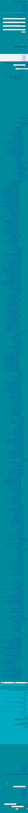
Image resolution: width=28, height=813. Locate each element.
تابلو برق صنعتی (22, 170)
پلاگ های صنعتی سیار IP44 (12, 203)
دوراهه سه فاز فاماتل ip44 (14, 263)
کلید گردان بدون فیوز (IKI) (14, 141)
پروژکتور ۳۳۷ (17, 624)
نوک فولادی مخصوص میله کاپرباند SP (12, 415)
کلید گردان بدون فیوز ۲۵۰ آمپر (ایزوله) (14, 143)
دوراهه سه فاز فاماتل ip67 (14, 264)
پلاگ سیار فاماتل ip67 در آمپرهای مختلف (11, 254)
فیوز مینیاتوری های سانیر (17, 621)
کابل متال (21, 507)
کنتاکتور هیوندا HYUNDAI (17, 517)
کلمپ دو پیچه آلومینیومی (15, 397)
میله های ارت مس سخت (14, 413)
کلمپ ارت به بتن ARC (15, 393)
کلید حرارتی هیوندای (18, 514)
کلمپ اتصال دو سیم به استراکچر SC (12, 383)
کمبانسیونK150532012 (13, 321)
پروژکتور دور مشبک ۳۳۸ (15, 628)
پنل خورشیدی (20, 424)
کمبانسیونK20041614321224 (11, 324)
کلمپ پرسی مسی (16, 394)
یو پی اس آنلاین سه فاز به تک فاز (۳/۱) (9, 659)
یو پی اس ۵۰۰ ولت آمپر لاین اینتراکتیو (12, 655)
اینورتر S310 (20, 559)
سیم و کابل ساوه (19, 494)
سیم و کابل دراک (19, 493)
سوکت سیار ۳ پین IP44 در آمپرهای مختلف (11, 281)
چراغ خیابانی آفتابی (16, 631)
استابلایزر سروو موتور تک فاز (14, 643)
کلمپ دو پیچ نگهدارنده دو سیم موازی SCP (11, 395)
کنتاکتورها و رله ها (19, 607)
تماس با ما (23, 8)
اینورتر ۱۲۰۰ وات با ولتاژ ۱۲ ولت (16, 420)
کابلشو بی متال (19, 166)
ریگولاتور (21, 576)
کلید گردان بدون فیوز (18, 139)
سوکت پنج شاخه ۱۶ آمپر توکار (11, 211)
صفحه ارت (20, 373)
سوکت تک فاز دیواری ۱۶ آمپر (11, 212)
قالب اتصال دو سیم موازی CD (11, 358)
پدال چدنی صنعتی (19, 561)
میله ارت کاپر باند (16, 410)
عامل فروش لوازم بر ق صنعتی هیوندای (16, 510)
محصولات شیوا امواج (20, 615)
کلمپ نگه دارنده (19, 475)
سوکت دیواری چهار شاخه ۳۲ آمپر (13, 276)
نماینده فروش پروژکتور (20, 622)
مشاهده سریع (25, 115)
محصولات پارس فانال (20, 63)
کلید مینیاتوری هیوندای (18, 515)
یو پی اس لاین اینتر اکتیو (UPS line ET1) (11, 667)
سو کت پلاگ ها (22, 179)
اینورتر (21, 418)
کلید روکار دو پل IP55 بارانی (14, 288)
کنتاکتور (21, 605)
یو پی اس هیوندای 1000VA (14, 676)
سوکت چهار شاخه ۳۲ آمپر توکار (11, 221)
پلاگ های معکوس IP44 (15, 260)
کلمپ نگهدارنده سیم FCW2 (14, 489)
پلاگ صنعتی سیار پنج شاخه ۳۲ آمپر (10, 190)
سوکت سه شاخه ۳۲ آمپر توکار (11, 232)
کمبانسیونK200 (16, 322)
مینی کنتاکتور (20, 613)
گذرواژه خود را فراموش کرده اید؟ (20, 811)
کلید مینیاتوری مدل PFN (17, 595)
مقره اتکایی (17, 161)
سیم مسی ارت (17, 350)
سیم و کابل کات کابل (18, 505)
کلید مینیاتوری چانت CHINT (17, 523)
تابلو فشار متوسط (19, 174)
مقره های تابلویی (19, 156)
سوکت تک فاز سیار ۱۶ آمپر (12, 213)
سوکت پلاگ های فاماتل (18, 248)
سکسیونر (21, 577)
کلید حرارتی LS (19, 530)
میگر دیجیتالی (20, 546)
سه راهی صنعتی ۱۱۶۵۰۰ (12, 210)
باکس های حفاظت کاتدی (17, 341)
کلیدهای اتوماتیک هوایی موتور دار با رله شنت (13, 601)
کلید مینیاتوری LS (19, 532)
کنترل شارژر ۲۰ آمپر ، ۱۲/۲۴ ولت (15, 451)
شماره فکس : (22, 24)
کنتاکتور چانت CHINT (18, 524)
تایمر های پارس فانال (18, 562)
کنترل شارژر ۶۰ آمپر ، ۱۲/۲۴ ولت (15, 457)
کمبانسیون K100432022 (12, 294)
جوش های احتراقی (19, 351)
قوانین (24, 10)
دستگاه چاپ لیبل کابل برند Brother (15, 543)
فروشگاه (23, 5)
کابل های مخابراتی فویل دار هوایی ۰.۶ (12, 502)
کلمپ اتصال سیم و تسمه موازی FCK (12, 482)
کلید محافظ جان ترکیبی (18, 593)
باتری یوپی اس (22, 169)
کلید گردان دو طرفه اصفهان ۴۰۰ (16, 148)
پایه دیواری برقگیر (19, 465)
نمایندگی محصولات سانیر (20, 619)
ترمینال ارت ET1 (16, 337)
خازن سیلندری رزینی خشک (17, 569)
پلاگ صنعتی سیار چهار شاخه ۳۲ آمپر (10, 193)
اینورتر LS (21, 527)
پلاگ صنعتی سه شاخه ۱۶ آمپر (11, 185)
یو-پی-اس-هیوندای (19, 672)
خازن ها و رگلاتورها (19, 571)
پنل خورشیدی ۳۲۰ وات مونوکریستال (15, 440)
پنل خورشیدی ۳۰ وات (18, 436)
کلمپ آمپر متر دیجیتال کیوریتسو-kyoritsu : (14, 545)
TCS (19, 477)
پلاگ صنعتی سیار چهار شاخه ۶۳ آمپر (10, 195)
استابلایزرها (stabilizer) (18, 638)
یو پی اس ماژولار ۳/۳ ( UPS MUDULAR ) (11, 671)
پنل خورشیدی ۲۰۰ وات (18, 431)
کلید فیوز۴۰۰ (17, 132)
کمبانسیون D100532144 (12, 311)
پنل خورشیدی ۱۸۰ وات (18, 429)
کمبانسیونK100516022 (13, 298)
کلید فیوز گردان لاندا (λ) (18, 138)
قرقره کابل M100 (14, 237)
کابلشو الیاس (20, 165)
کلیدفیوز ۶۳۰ (17, 133)
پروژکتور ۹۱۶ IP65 (16, 627)
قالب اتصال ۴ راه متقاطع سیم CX (10, 355)
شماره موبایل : (22, 28)
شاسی (21, 579)
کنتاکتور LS (20, 533)
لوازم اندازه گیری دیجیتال (17, 608)
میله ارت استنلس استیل (15, 409)
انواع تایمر (21, 551)
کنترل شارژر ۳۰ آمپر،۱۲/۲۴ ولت (16, 454)
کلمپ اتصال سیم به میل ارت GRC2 (12, 388)
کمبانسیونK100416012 (13, 295)
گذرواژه (26, 806)
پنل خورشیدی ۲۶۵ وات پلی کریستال (15, 434)
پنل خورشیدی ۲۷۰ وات (18, 435)
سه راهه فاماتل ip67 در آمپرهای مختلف (11, 268)
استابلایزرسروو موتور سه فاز (14, 644)
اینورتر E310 (20, 554)
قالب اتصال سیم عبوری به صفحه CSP (9, 367)
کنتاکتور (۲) (20, 606)
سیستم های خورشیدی (20, 416)
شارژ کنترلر (20, 449)
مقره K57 (18, 160)
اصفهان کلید (22, 125)
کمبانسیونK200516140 (13, 329)
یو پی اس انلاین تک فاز (13, 660)
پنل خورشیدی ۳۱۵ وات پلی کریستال (15, 437)
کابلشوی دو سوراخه (16, 377)
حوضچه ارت (20, 372)
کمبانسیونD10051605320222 (11, 314)
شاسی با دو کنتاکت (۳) (18, 582)
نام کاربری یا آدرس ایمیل (22, 804)
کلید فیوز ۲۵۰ (17, 130)
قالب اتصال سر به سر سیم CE (11, 361)
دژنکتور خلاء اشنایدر (18, 535)
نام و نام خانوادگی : (21, 17)
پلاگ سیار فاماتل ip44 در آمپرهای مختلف (11, 253)
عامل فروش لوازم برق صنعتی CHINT (17, 518)
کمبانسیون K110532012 (12, 306)
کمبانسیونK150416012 (13, 317)
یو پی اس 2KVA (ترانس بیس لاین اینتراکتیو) (11, 675)
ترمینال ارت (17, 335)
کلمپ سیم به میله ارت (15, 400)
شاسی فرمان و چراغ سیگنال (16, 584)
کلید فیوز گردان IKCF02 (17, 135)
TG (19, 633)
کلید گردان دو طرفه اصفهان (17, 146)
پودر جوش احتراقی (16, 352)
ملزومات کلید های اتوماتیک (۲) (16, 612)
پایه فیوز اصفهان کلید (18, 127)
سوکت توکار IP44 (14, 215)
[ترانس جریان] (20, 114)
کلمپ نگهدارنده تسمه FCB (14, 488)
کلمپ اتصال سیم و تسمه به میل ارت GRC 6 (10, 390)
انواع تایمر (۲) (20, 553)
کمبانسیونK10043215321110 (11, 296)
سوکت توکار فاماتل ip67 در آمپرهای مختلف (10, 272)
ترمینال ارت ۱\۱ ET (16, 336)
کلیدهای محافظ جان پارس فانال (16, 602)
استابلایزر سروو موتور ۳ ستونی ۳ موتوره (11, 642)
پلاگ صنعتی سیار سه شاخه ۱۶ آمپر (10, 196)
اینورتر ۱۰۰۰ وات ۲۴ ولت (17, 419)
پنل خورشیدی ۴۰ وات (18, 444)
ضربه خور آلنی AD (16, 405)
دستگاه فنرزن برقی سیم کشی (16, 544)
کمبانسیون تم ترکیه (18, 291)
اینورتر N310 (20, 558)
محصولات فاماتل (16, 290)
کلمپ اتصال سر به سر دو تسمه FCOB (12, 481)
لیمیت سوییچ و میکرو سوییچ (17, 610)
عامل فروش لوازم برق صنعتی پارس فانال (16, 539)
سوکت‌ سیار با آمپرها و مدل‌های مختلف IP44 (15, 330)
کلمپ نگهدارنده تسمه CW (14, 487)
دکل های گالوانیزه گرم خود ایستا (16, 468)
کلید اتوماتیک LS (19, 529)
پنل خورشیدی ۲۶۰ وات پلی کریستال (15, 433)
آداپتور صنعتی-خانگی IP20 (14, 249)
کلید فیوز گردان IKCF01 (17, 134)
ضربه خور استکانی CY (15, 407)
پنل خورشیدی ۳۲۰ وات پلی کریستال (15, 439)
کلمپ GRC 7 (17, 379)
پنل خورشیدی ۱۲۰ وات (18, 428)
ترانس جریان (25, 120)
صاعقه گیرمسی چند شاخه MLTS (15, 473)
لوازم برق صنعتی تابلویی (20, 549)
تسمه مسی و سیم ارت (18, 343)
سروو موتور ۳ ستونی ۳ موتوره (13, 654)
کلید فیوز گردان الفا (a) (18, 137)
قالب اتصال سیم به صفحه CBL (11, 364)
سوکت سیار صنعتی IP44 (12, 233)
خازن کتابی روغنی (19, 570)
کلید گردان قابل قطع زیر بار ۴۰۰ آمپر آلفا (14, 151)
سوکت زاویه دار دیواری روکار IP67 (10, 229)
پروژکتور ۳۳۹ (17, 626)
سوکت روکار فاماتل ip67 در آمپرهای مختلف (10, 280)
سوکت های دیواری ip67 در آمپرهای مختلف (11, 284)
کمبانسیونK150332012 (13, 316)
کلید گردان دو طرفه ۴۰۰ (17, 145)
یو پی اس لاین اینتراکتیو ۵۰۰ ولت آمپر (12, 670)
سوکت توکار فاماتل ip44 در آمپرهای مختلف (10, 270)
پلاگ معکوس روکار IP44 (12, 200)
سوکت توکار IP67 (14, 218)
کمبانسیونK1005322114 (12, 299)
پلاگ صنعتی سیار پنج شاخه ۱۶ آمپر (10, 189)
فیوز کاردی (20, 586)
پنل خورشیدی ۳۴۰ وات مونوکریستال (15, 442)
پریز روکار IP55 (17, 250)
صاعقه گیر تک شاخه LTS (17, 470)
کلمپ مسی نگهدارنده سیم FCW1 (13, 483)
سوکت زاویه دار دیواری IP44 (11, 227)
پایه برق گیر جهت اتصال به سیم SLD (15, 461)
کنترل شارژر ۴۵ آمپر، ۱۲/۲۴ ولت (15, 455)
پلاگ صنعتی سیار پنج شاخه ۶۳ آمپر (10, 191)
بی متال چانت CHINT (18, 519)
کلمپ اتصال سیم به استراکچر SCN (12, 385)
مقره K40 (18, 158)
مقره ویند (23, 617)
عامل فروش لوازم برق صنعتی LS (18, 525)
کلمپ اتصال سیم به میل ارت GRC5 (12, 389)
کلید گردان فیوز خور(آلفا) (17, 149)
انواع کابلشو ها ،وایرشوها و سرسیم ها (17, 163)
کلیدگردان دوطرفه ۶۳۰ (18, 155)
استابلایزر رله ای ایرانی (15, 640)
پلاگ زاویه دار (15, 184)
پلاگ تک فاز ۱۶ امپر (13, 182)
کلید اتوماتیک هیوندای (18, 513)
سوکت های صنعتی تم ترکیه (14, 208)
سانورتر (23, 177)
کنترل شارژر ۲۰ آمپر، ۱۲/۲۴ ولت (15, 452)
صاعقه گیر (23, 460)
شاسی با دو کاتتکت (19, 580)
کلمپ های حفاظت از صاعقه (16, 476)
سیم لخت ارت (17, 348)
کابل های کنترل (17, 499)
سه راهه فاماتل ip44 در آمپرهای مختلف (11, 267)
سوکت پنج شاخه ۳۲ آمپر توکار (13, 207)
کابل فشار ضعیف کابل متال (14, 508)
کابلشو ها (21, 374)
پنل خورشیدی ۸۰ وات (18, 447)
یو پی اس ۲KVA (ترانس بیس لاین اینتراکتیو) (11, 674)
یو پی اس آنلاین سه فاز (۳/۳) (11, 658)
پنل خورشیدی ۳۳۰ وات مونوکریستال (15, 441)
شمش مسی (22, 459)
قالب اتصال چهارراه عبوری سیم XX (10, 357)
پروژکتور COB (20, 623)
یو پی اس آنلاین (17, 656)
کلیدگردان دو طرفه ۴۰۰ (17, 154)
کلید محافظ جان (19, 592)
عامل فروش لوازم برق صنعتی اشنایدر (17, 534)
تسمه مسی (17, 345)
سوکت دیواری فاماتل (15, 278)
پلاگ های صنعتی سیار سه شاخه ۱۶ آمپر (9, 206)
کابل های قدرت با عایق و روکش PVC (12, 498)
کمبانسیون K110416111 (12, 303)
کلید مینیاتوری (20, 536)
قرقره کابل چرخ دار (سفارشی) (11, 239)
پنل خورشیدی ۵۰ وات (18, 446)
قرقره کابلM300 (14, 246)
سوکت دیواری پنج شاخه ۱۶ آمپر (13, 273)
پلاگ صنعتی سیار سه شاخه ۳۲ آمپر (10, 197)
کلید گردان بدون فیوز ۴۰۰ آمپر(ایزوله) (15, 144)
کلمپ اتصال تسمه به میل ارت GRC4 (12, 380)
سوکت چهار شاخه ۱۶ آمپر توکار (11, 220)
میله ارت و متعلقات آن (18, 403)
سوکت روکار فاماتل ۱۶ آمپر (14, 279)
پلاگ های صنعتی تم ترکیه (14, 181)
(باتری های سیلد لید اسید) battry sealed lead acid (10, 647)
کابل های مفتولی (16, 503)
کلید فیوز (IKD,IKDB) (18, 128)
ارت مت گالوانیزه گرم (18, 332)
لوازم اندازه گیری (21, 541)
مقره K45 (18, 159)
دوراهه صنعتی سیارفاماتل (14, 265)
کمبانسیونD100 (16, 307)
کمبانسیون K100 (16, 293)
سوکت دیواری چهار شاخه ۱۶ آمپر (13, 275)
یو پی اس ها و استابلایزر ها (19, 637)
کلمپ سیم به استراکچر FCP (14, 398)
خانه (24, 3)
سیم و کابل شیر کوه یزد (18, 504)
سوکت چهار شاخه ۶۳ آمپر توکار (11, 222)
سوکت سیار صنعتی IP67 (12, 234)
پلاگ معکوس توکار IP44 (12, 198)
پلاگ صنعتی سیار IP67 (13, 187)
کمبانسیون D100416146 (12, 310)
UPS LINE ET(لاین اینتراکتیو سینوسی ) (12, 648)
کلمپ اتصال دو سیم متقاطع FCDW (12, 480)
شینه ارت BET (17, 340)
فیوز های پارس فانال (18, 587)
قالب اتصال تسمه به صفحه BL (11, 356)
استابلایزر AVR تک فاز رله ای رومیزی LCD (11, 639)
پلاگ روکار (18, 252)
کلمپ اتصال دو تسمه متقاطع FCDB (12, 478)
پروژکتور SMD (19, 632)
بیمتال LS (21, 528)
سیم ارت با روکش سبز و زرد (14, 347)
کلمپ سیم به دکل (16, 399)
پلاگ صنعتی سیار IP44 (13, 186)
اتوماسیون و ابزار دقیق (18, 171)
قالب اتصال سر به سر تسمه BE (11, 360)
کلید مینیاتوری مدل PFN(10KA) (16, 596)
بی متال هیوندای (19, 512)
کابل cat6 (23, 540)
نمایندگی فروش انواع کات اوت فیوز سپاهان (16, 618)
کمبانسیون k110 (16, 300)
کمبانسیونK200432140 (13, 327)
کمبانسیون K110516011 (12, 305)
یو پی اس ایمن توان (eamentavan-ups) (15, 645)
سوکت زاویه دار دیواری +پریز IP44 (10, 226)
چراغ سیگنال (20, 566)
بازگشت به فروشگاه (18, 78)
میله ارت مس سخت (15, 411)
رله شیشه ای (20, 574)
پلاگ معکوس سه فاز (15, 258)
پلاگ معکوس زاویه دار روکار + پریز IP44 (9, 201)
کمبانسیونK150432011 (13, 319)
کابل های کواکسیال (16, 501)
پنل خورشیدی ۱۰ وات (18, 425)
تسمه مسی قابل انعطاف (15, 346)
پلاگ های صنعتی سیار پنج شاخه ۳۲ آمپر (9, 205)
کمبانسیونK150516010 (13, 320)
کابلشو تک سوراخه (16, 376)
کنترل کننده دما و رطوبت (17, 616)
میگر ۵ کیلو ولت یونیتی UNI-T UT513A (11, 548)
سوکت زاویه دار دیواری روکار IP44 (10, 228)
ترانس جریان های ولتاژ (18, 565)
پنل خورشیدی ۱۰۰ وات (18, 426)
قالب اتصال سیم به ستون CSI (11, 363)
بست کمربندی (20, 164)
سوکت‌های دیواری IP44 (15, 269)
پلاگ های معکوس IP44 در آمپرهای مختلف (11, 262)
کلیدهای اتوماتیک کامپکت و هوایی (16, 600)
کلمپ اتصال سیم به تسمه (14, 387)
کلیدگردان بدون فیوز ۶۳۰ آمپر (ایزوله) (15, 153)
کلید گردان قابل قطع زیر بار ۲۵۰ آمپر (15, 150)
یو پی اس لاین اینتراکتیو (15, 669)
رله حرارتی (20, 572)
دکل (22, 467)
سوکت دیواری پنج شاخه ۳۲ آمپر (13, 274)
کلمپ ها (21, 378)
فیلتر (2, 682)
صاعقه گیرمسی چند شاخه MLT (16, 472)
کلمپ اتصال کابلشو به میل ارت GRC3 (12, 392)
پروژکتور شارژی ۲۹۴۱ (15, 629)
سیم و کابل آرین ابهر (18, 492)
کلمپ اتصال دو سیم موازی (14, 384)
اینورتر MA (20, 556)
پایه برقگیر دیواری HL (18, 463)
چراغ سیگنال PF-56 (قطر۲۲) (16, 567)
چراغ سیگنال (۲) (21, 176)
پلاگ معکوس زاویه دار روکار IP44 (10, 202)
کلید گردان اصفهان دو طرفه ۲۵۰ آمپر (12, 140)
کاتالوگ (23, 7)
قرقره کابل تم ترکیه (16, 236)
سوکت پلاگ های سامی (18, 247)
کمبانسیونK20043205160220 (11, 326)
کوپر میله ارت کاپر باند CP (14, 408)
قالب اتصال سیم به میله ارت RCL (10, 366)
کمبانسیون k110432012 (13, 304)
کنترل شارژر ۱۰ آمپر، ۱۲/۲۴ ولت (15, 450)
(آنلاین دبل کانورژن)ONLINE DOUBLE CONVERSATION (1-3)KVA (8, 663)
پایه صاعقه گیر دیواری (18, 466)
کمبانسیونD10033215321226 (11, 312)
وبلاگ (24, 6)
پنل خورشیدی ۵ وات (18, 445)
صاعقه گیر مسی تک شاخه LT (16, 471)
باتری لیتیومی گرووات (20, 167)
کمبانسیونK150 (16, 315)
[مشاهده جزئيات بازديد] (7, 784)
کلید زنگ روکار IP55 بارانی (14, 289)
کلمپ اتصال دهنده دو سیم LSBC (13, 382)
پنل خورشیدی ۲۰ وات (18, 430)
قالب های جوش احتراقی (15, 353)
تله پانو (24, 175)
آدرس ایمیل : (22, 21)
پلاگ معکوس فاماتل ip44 (14, 259)
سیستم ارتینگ (22, 331)
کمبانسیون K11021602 (13, 301)
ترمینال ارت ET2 (16, 338)
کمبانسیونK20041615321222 (11, 325)
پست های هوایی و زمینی (17, 172)
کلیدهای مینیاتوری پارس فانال (16, 603)
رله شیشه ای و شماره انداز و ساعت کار (14, 575)
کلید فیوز (21, 591)
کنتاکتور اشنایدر (19, 538)
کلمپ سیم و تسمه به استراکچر (13, 402)
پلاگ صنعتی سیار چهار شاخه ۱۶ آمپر (10, 192)
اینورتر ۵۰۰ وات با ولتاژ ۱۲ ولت (16, 423)
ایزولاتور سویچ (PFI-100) (17, 555)
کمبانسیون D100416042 (12, 309)
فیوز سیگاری (20, 585)
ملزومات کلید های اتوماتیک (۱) (16, 611)
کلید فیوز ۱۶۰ (17, 129)
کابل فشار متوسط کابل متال (14, 509)
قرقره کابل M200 (14, 238)
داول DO (18, 404)
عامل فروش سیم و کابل (20, 491)
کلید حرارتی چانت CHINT (17, 522)
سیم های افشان (16, 496)
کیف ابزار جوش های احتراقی (14, 371)
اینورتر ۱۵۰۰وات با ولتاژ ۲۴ (17, 421)
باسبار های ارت (19, 333)
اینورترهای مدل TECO (18, 560)
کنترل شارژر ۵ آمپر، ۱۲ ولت (16, 456)
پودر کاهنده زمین (19, 342)
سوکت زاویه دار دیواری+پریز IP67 (10, 231)
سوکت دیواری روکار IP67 (12, 223)
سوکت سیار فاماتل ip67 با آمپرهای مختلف (11, 283)
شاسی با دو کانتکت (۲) (18, 581)
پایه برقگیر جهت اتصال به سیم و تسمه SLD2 (13, 462)
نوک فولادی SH (17, 414)
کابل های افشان (16, 497)
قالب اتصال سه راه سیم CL (12, 362)
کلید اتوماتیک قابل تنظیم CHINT (16, 520)
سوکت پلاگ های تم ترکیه (17, 180)
